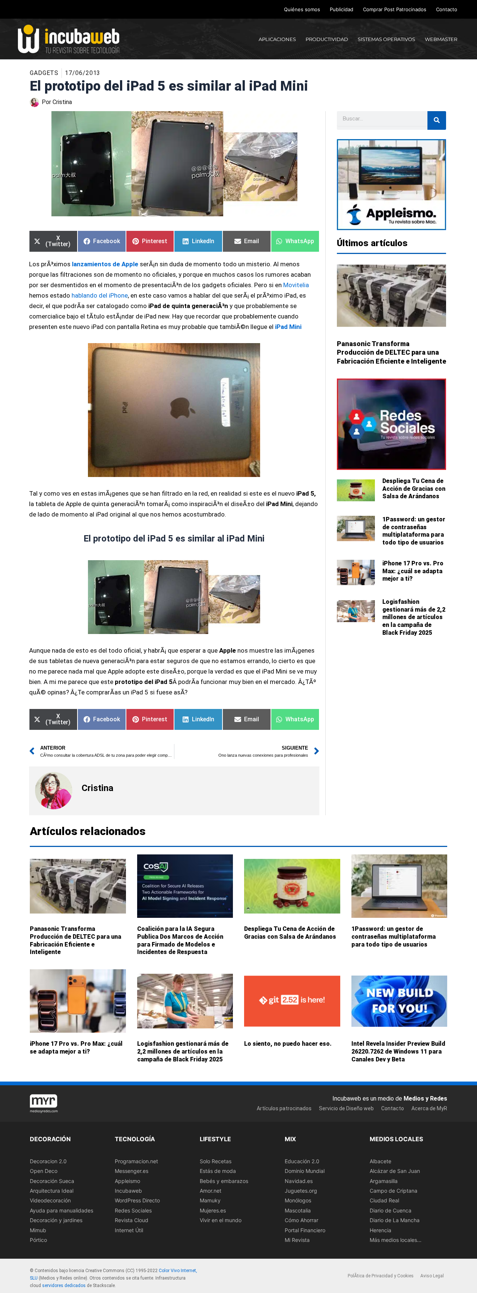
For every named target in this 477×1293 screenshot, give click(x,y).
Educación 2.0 (302, 1161)
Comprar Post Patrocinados (394, 9)
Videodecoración (50, 1200)
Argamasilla (384, 1180)
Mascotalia (298, 1210)
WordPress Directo (137, 1200)
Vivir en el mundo (220, 1220)
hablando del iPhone (100, 295)
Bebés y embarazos (224, 1180)
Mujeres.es (213, 1210)
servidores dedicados (64, 1285)
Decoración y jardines (56, 1220)
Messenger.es (131, 1171)
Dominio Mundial (305, 1171)
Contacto (446, 9)
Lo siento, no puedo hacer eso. (288, 1043)
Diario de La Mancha (395, 1220)
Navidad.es (299, 1180)
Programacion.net (136, 1161)
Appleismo (127, 1180)
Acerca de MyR (429, 1108)
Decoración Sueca (52, 1180)
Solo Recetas (215, 1161)
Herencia (380, 1230)
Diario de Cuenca (390, 1210)
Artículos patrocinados (284, 1108)
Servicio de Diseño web (346, 1108)
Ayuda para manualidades (61, 1210)
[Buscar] (436, 120)
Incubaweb (128, 1190)
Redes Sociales (133, 1210)
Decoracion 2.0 (48, 1161)
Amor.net (210, 1190)
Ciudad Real (384, 1200)
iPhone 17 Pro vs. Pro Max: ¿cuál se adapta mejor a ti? (412, 571)
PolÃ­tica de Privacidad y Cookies (381, 1275)
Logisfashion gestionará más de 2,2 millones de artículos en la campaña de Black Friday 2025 (413, 617)
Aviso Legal (432, 1275)
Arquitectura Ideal (51, 1190)
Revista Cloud (131, 1220)
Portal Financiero (305, 1230)
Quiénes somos (302, 9)
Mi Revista (297, 1239)
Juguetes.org (301, 1190)
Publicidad (341, 9)
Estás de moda (218, 1171)
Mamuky (210, 1200)
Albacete (380, 1161)
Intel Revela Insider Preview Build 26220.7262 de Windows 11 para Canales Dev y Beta (398, 1051)
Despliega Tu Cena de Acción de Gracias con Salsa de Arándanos (413, 488)
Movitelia (296, 285)
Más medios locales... (395, 1239)
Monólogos (298, 1200)
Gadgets (44, 72)
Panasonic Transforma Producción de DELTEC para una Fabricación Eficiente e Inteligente (391, 352)
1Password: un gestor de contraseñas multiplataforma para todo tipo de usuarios (413, 531)
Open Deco (43, 1171)
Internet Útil (129, 1230)
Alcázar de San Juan (395, 1171)
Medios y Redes (425, 1098)
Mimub (38, 1230)
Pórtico (38, 1239)
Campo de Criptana (393, 1190)
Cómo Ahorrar (301, 1220)
